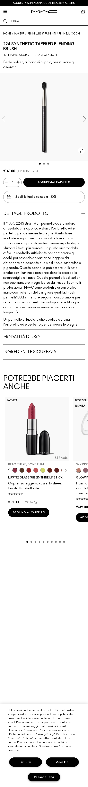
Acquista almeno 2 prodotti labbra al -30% (44, 3)
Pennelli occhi (69, 33)
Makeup (19, 33)
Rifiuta (25, 762)
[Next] (65, 470)
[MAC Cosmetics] (44, 11)
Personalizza (44, 777)
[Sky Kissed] (78, 470)
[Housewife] (56, 470)
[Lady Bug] (29, 470)
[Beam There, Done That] (15, 470)
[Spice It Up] (49, 470)
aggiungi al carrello (54, 182)
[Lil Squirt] (42, 470)
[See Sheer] (35, 470)
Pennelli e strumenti (41, 33)
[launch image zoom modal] (81, 150)
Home (7, 33)
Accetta (62, 762)
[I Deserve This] (22, 470)
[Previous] (9, 470)
